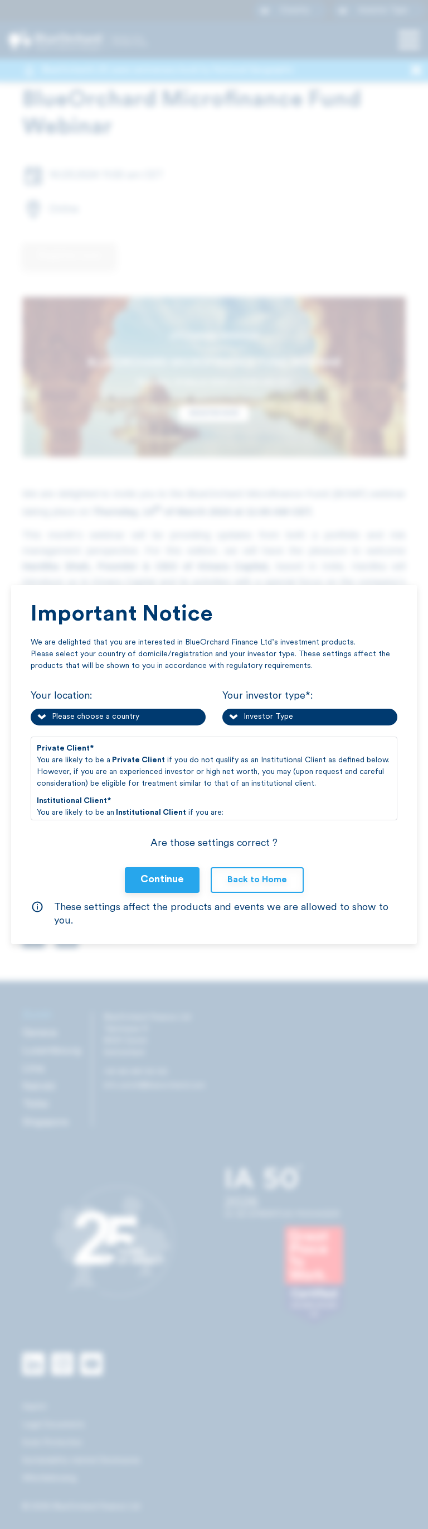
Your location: (61, 696)
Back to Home (257, 880)
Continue (162, 879)
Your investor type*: (267, 696)
